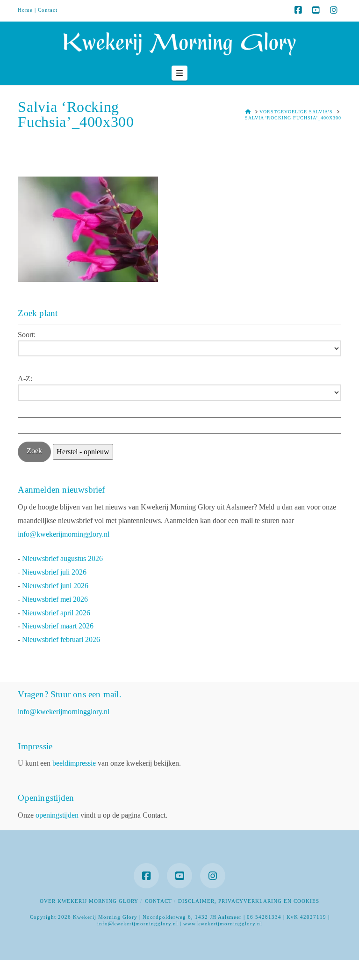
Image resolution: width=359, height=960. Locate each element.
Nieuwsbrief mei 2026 (55, 599)
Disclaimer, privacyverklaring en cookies (248, 901)
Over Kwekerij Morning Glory (89, 901)
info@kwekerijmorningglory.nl (63, 534)
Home (25, 10)
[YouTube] (316, 10)
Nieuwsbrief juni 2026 (55, 586)
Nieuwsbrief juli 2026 (54, 572)
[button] (179, 73)
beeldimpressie (74, 763)
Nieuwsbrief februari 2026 (61, 639)
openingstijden (57, 815)
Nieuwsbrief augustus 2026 (62, 558)
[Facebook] (298, 10)
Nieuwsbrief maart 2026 (57, 626)
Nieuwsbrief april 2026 (56, 613)
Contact (47, 10)
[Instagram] (333, 10)
